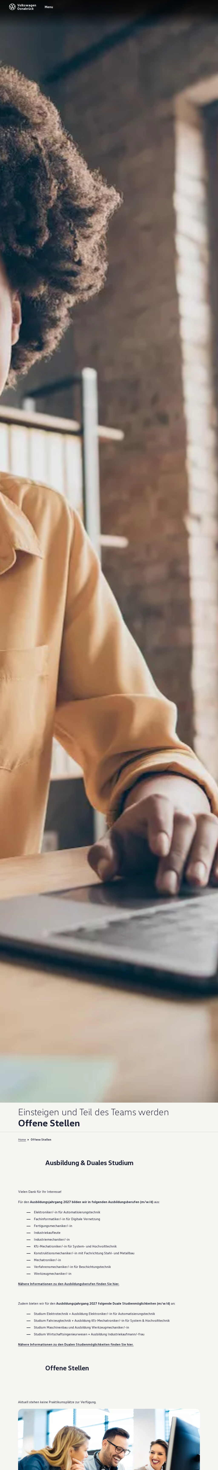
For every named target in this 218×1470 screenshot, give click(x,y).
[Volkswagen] (12, 7)
